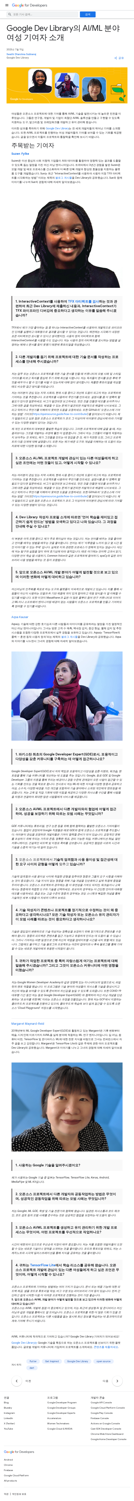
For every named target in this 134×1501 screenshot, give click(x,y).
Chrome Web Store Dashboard (107, 1433)
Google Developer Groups (61, 1407)
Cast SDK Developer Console (106, 1428)
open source (103, 1361)
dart (32, 1367)
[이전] (16, 1381)
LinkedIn (8, 1418)
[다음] (117, 1381)
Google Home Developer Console (108, 1439)
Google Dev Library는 (24, 1342)
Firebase (8, 1470)
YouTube (8, 1428)
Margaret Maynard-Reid (27, 1024)
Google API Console (101, 1402)
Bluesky (8, 1407)
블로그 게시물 (63, 177)
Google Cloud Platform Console (108, 1407)
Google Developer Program (62, 1402)
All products (10, 1480)
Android (8, 1459)
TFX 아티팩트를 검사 (83, 301)
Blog (6, 1402)
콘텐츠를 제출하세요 (106, 1347)
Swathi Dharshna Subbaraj (21, 54)
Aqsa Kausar (19, 617)
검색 (88, 14)
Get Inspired (52, 1361)
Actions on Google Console (105, 1423)
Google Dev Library (57, 128)
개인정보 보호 (19, 1493)
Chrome (8, 1464)
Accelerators (54, 1418)
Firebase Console (100, 1418)
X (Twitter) (9, 1423)
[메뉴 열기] (7, 5)
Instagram (9, 1413)
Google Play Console (102, 1413)
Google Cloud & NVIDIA (59, 1428)
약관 (6, 1493)
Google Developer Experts (61, 1413)
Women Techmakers (58, 1423)
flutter (33, 1361)
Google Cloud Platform (16, 1475)
